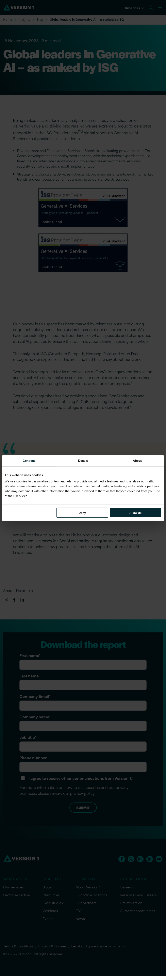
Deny (82, 512)
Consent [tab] (29, 460)
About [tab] (137, 460)
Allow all (135, 512)
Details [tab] (83, 460)
